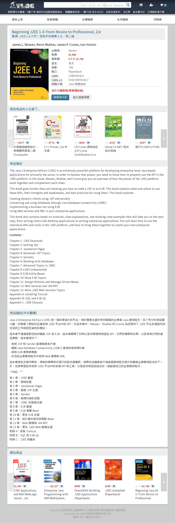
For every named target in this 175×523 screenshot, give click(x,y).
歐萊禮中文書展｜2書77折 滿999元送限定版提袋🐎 (35, 12)
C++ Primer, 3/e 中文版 (55, 149)
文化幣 (126, 12)
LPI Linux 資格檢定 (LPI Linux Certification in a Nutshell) (86, 152)
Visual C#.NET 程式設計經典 (117, 149)
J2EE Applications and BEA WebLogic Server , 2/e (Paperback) (25, 496)
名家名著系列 (113, 12)
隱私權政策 (107, 510)
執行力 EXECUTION (147, 147)
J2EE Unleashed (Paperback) (115, 492)
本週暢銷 (87, 19)
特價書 (157, 19)
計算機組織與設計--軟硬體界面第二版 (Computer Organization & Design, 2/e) (26, 154)
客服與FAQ (80, 510)
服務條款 (120, 510)
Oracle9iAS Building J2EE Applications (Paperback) (87, 494)
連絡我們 (94, 510)
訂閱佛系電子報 (156, 12)
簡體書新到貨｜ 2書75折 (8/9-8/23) (84, 12)
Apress (73, 50)
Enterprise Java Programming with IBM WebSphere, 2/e (56, 496)
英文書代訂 (139, 12)
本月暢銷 (122, 19)
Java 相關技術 (77, 84)
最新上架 (17, 19)
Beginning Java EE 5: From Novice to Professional (146, 494)
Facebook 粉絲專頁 (61, 510)
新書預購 (52, 19)
